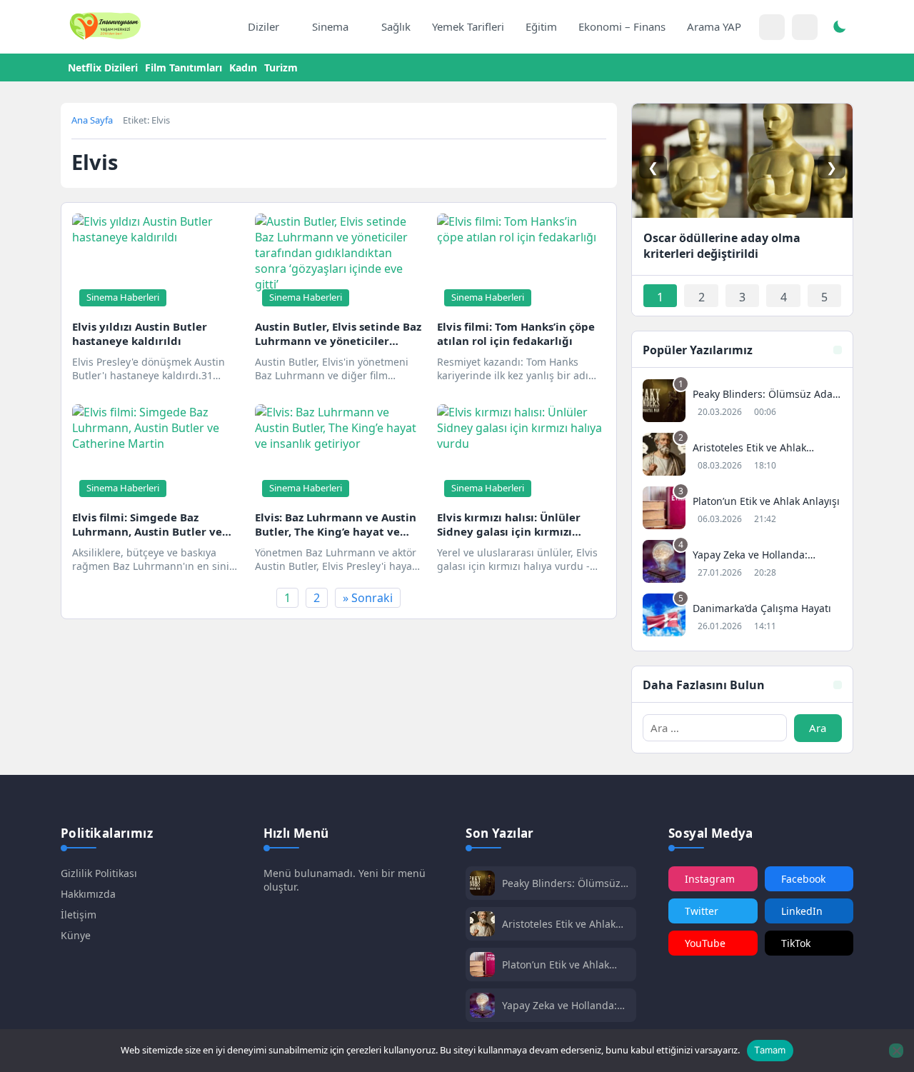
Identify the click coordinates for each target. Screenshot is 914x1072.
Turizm (281, 67)
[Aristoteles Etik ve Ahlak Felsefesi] (742, 456)
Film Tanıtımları (183, 67)
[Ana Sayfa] (222, 27)
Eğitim (541, 26)
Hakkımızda (88, 894)
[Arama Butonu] (805, 27)
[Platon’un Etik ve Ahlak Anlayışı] (742, 509)
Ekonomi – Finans (622, 26)
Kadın (243, 67)
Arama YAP (714, 26)
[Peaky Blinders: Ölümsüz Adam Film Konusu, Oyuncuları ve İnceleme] (742, 402)
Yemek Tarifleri (468, 26)
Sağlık (396, 26)
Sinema (330, 26)
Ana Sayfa (92, 120)
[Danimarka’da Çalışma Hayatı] (742, 616)
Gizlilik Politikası (99, 873)
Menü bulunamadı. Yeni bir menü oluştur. (344, 879)
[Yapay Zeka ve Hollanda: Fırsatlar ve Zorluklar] (742, 563)
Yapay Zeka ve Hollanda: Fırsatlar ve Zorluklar (559, 1005)
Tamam (769, 1050)
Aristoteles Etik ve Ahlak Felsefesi (559, 924)
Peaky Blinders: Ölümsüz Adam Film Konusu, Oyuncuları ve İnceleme (561, 883)
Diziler (263, 26)
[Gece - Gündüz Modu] (839, 28)
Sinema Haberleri (122, 297)
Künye (76, 935)
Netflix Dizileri (103, 67)
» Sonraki (368, 598)
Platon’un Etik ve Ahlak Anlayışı (555, 964)
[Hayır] (896, 1050)
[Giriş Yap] (772, 27)
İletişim (78, 914)
